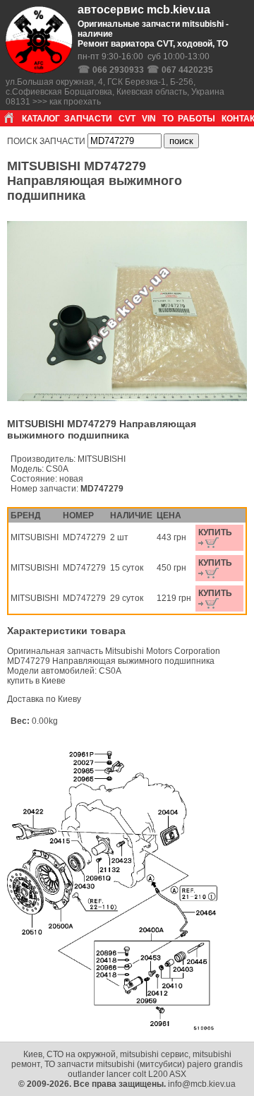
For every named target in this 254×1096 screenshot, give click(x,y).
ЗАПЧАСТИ (88, 119)
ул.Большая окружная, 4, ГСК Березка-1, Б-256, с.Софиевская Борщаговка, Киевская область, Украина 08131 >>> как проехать (115, 92)
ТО (168, 119)
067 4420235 (187, 70)
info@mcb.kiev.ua (202, 1084)
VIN (149, 119)
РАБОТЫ (196, 119)
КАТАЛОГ (41, 119)
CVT (127, 119)
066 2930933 (118, 70)
